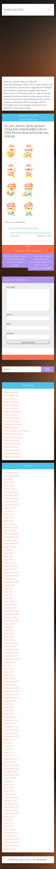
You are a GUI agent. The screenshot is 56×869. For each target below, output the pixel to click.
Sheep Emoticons (12, 456)
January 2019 (10, 684)
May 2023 (8, 517)
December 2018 (11, 688)
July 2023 (8, 511)
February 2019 (11, 681)
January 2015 (10, 835)
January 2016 (10, 800)
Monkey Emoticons (13, 433)
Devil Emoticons (11, 405)
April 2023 (8, 520)
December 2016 (11, 765)
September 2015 (12, 813)
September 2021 (12, 581)
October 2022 (10, 540)
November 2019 (11, 652)
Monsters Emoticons (13, 437)
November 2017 (11, 729)
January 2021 (10, 607)
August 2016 (9, 778)
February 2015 (11, 832)
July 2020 (8, 626)
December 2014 (11, 839)
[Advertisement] (28, 46)
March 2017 (9, 755)
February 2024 (11, 491)
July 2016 (8, 781)
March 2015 (9, 829)
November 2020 (11, 614)
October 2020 (10, 617)
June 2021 (8, 591)
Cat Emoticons (10, 398)
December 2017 (11, 726)
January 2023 (10, 530)
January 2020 (10, 646)
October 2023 (10, 501)
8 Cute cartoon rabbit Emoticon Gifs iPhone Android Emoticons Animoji (15, 260)
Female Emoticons (12, 417)
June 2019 (8, 668)
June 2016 (8, 784)
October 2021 (10, 578)
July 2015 (8, 819)
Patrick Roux (41, 859)
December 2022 (11, 533)
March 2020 (9, 639)
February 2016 (11, 797)
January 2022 (10, 569)
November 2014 (11, 842)
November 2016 (11, 768)
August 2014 (9, 848)
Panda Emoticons (12, 443)
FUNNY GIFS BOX (13, 9)
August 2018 (9, 700)
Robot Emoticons (12, 453)
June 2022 (8, 553)
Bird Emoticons (11, 395)
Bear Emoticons (11, 392)
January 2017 (10, 761)
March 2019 (9, 678)
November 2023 (11, 498)
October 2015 (10, 810)
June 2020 (8, 630)
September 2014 (12, 845)
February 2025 (11, 472)
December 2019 (11, 649)
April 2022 (8, 559)
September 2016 (12, 774)
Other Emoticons (28, 119)
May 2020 (8, 633)
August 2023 (9, 508)
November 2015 (11, 806)
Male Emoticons (11, 427)
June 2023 (8, 514)
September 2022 (12, 543)
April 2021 (8, 598)
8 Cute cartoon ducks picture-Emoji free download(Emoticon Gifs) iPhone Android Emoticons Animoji (27, 131)
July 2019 (8, 665)
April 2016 (8, 790)
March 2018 (9, 716)
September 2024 (12, 475)
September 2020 (12, 620)
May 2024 (8, 482)
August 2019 (9, 662)
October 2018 (10, 694)
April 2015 (8, 826)
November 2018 (11, 691)
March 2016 (9, 794)
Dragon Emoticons (12, 411)
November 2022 (11, 536)
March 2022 (9, 562)
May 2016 (8, 787)
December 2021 (11, 572)
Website (10, 333)
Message (11, 287)
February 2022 (11, 565)
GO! (47, 369)
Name (10, 314)
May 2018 (8, 710)
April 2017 (8, 752)
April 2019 (8, 675)
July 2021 (8, 588)
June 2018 (8, 707)
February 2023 (11, 527)
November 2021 (11, 575)
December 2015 (11, 803)
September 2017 (12, 736)
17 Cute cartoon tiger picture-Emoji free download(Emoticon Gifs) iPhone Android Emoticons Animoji (41, 262)
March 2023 (9, 524)
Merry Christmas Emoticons (17, 430)
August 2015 (9, 816)
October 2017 (10, 733)
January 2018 (10, 723)
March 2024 (9, 488)
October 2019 (10, 655)
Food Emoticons (11, 421)
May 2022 (8, 556)
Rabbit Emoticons (12, 450)
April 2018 (8, 713)
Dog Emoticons (11, 408)
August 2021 (9, 585)
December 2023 (11, 495)
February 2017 (11, 758)
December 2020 (11, 610)
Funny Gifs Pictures (13, 424)
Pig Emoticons (10, 446)
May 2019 (8, 671)
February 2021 (11, 604)
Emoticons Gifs (11, 414)
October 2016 (10, 771)
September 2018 (12, 697)
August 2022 (9, 546)
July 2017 (8, 742)
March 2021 (9, 601)
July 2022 (8, 549)
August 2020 (9, 623)
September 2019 (12, 659)
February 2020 (11, 643)
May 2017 (8, 749)
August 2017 (9, 739)
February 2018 (11, 720)
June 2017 (8, 745)
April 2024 (8, 485)
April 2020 (8, 636)
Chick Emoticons (11, 401)
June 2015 (8, 823)
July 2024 (8, 479)
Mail (9, 323)
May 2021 (8, 594)
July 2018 (8, 704)
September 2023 (12, 504)
